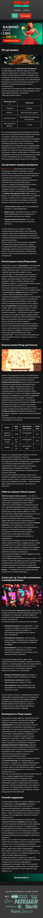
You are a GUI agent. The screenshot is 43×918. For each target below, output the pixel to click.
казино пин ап (8, 169)
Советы (26, 10)
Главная (17, 10)
